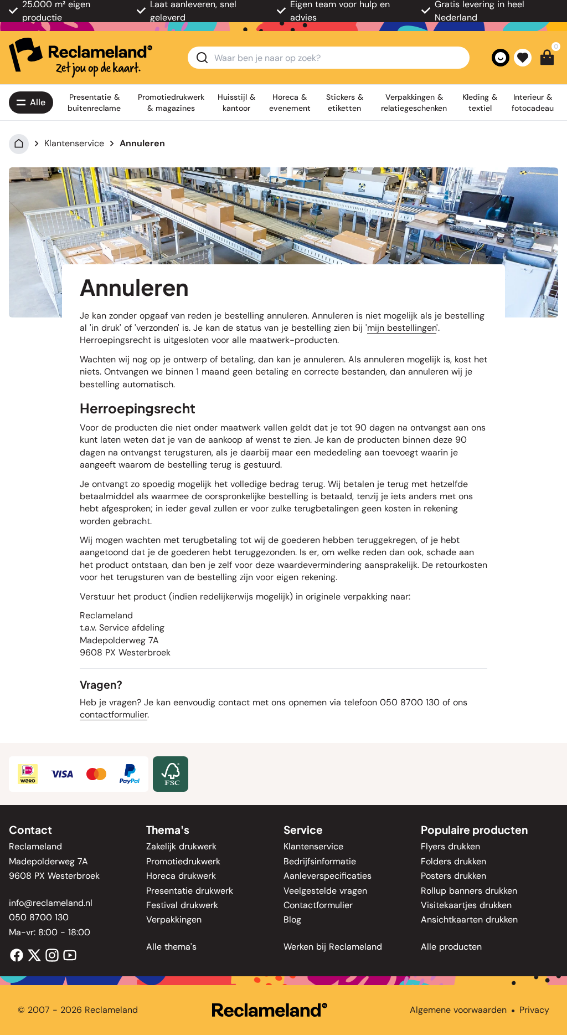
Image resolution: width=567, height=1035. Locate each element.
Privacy (534, 1010)
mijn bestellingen (401, 328)
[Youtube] (70, 954)
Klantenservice (74, 143)
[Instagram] (52, 954)
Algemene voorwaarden (458, 1010)
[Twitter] (34, 954)
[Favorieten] (523, 57)
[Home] (19, 143)
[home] (80, 58)
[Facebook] (16, 954)
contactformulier (113, 714)
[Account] (500, 57)
